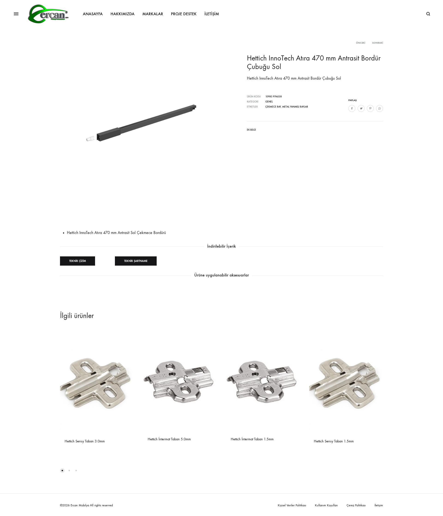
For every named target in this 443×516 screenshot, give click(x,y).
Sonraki (377, 42)
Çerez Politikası (356, 505)
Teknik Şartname (135, 261)
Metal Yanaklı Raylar (295, 106)
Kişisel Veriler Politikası (292, 505)
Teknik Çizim (77, 261)
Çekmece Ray (273, 106)
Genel (269, 101)
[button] (62, 470)
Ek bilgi (251, 129)
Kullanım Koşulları (326, 505)
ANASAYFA (93, 13)
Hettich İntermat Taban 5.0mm (169, 439)
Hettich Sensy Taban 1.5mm (334, 441)
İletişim (378, 505)
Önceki (360, 42)
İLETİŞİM (211, 13)
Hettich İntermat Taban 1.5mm (252, 439)
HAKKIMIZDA (123, 13)
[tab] (251, 131)
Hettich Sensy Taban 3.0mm (85, 441)
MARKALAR (152, 13)
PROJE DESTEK (184, 13)
